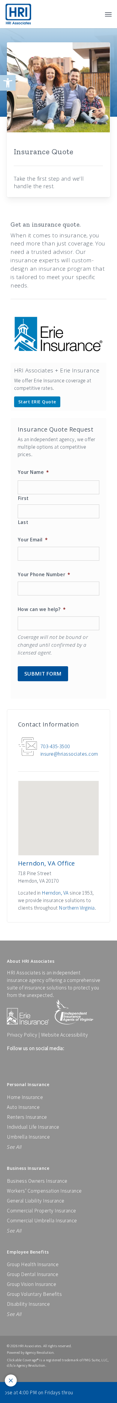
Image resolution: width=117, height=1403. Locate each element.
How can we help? (42, 609)
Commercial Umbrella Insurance (42, 1220)
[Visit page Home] (18, 14)
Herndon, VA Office (46, 863)
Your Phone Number (44, 574)
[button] (8, 83)
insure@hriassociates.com (69, 754)
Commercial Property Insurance (41, 1210)
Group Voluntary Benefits (34, 1294)
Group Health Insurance (32, 1264)
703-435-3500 (55, 746)
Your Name (33, 472)
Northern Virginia (77, 908)
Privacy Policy (22, 1034)
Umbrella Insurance (28, 1137)
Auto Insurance (23, 1107)
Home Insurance (25, 1097)
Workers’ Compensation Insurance (44, 1191)
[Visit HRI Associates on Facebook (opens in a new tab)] (11, 1063)
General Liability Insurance (35, 1200)
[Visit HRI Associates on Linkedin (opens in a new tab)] (20, 1063)
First (23, 498)
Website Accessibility (64, 1034)
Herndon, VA (55, 893)
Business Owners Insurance (37, 1181)
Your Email (33, 540)
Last (23, 522)
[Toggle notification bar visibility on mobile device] (11, 1380)
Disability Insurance (28, 1304)
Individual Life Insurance (33, 1127)
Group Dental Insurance (32, 1274)
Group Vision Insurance (31, 1284)
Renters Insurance (27, 1117)
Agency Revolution (39, 1352)
